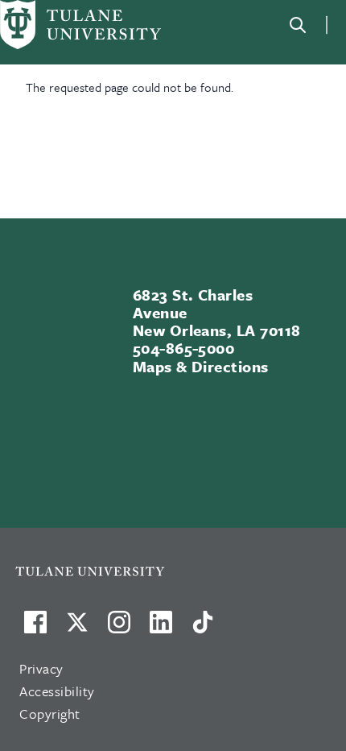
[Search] (297, 25)
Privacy (41, 668)
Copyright (49, 713)
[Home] (80, 24)
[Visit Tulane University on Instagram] (119, 628)
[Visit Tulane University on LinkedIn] (161, 628)
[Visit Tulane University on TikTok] (203, 628)
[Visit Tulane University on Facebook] (35, 628)
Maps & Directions (201, 366)
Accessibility (57, 691)
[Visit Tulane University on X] (77, 628)
